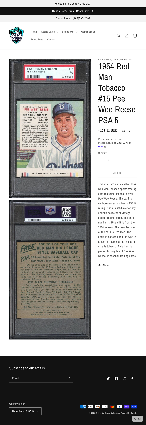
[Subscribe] (69, 378)
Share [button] (106, 265)
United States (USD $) (23, 411)
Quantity (102, 152)
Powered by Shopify (129, 413)
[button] (118, 36)
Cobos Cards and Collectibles (108, 413)
